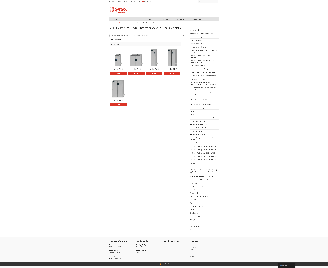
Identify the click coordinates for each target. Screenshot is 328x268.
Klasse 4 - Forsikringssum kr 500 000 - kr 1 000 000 (204, 156)
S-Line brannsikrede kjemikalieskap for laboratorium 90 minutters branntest (201, 99)
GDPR (192, 256)
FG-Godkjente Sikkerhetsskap (197, 134)
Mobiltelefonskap (194, 193)
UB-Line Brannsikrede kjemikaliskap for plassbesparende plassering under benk (201, 104)
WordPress (165, 264)
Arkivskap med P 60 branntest (199, 47)
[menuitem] (127, 1)
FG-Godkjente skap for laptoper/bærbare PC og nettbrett (202, 139)
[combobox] (147, 35)
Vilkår (192, 249)
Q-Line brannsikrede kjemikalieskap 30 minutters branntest (203, 88)
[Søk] (216, 1)
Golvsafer (192, 163)
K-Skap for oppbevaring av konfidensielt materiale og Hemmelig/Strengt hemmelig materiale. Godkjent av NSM (203, 171)
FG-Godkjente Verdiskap (196, 143)
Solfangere (193, 220)
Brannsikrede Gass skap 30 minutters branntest (204, 72)
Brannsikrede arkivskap (196, 40)
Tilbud (138, 19)
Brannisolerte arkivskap (196, 37)
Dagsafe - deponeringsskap (197, 108)
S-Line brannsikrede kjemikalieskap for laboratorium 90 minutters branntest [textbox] (147, 36)
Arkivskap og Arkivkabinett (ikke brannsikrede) (201, 33)
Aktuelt (192, 254)
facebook (195, 1)
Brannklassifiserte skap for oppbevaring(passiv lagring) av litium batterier (203, 61)
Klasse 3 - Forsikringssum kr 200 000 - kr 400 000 (204, 153)
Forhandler (193, 252)
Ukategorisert (193, 223)
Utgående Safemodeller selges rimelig (199, 226)
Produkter (116, 19)
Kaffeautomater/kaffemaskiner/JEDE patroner (201, 176)
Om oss (128, 19)
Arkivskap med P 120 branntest (199, 44)
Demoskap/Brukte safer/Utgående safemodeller (202, 118)
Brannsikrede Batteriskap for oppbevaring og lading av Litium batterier (203, 51)
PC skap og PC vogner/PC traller (198, 206)
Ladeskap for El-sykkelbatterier (198, 186)
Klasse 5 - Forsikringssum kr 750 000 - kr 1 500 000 (204, 160)
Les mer (118, 73)
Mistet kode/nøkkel (135, 2)
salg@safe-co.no (117, 258)
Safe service (166, 19)
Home (116, 23)
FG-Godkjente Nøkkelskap (196, 131)
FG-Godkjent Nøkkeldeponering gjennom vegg (201, 121)
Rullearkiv (192, 210)
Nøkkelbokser (193, 200)
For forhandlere (152, 19)
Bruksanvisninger (195, 19)
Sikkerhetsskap (194, 213)
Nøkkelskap (193, 203)
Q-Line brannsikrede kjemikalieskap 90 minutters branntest (203, 94)
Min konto (125, 2)
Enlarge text (112, 2)
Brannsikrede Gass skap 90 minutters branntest (204, 76)
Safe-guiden (180, 19)
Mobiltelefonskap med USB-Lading (199, 196)
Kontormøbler (193, 183)
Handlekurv (146, 1)
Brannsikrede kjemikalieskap (125, 23)
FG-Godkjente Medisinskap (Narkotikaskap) (201, 128)
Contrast (119, 2)
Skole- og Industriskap (195, 216)
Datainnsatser (193, 111)
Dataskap (192, 114)
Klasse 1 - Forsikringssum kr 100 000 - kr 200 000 (204, 146)
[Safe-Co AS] (118, 10)
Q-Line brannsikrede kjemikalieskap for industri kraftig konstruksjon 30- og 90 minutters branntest (203, 83)
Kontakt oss (193, 247)
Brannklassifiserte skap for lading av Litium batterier (202, 56)
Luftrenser (193, 190)
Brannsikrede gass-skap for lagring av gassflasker (202, 69)
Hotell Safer (193, 166)
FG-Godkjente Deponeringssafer (198, 124)
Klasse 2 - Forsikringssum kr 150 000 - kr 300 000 (204, 150)
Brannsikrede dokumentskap (197, 66)
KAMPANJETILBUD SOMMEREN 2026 (199, 180)
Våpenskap (193, 230)
